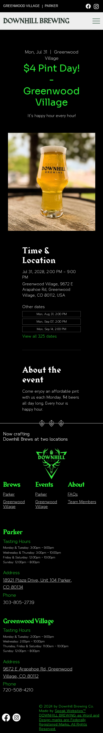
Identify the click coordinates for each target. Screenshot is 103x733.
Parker (8, 494)
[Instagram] (96, 6)
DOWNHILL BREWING (36, 21)
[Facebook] (88, 6)
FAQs (73, 494)
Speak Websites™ (70, 710)
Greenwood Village (14, 504)
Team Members (82, 501)
